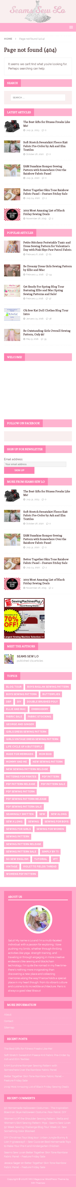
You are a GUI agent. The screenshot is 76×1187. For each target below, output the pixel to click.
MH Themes (38, 1183)
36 (50, 318)
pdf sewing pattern (20, 791)
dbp (8, 701)
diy (19, 701)
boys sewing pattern (21, 694)
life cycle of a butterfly (24, 746)
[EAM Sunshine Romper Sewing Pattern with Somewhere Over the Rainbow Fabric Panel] (12, 170)
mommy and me (16, 761)
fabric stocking (39, 716)
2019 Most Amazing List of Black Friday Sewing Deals (36, 1086)
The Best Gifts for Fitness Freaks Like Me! (28, 1048)
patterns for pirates (21, 776)
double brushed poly (42, 701)
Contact (8, 1021)
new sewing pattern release (27, 769)
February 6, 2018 (34, 254)
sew (42, 814)
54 (50, 274)
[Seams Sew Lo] (38, 20)
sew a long (14, 821)
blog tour (13, 686)
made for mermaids (19, 754)
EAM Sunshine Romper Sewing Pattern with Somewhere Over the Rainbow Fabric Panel (44, 170)
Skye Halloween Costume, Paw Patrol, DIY (41, 1112)
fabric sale (14, 716)
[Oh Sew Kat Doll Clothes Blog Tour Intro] (12, 315)
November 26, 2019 (36, 218)
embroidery (39, 709)
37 (50, 298)
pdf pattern (50, 776)
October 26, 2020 (35, 154)
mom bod (45, 754)
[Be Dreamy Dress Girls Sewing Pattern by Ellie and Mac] (12, 270)
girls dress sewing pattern (26, 731)
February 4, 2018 (34, 274)
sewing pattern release (23, 844)
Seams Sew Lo (28, 656)
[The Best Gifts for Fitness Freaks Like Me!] (12, 126)
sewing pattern (17, 836)
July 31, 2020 (32, 178)
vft (55, 859)
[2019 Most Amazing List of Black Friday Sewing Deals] (12, 215)
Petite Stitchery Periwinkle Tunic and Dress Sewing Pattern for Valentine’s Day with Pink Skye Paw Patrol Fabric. (47, 246)
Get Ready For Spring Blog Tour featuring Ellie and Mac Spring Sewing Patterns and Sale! (43, 290)
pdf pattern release (20, 784)
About (7, 1014)
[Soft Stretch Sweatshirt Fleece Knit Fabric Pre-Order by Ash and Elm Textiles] (12, 146)
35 (45, 339)
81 (50, 254)
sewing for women (50, 829)
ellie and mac (16, 709)
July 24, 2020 (33, 198)
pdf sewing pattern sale (24, 806)
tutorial (40, 859)
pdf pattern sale (53, 784)
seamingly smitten (20, 814)
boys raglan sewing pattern (48, 686)
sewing (33, 821)
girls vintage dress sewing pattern (32, 739)
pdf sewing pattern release (26, 799)
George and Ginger (20, 724)
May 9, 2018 (32, 339)
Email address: (13, 459)
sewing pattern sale (21, 851)
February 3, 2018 (34, 298)
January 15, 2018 (34, 318)
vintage (11, 866)
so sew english (17, 859)
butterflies (51, 694)
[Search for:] (38, 97)
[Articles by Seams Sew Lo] (9, 661)
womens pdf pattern (21, 874)
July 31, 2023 (32, 130)
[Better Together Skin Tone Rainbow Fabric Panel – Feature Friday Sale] (12, 194)
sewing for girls (18, 829)
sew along (59, 814)
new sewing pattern (48, 761)
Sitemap (9, 1027)
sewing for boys (57, 821)
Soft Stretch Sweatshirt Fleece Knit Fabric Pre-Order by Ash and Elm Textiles (45, 146)
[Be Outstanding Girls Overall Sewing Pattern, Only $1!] (12, 335)
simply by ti (50, 851)
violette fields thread (40, 866)
